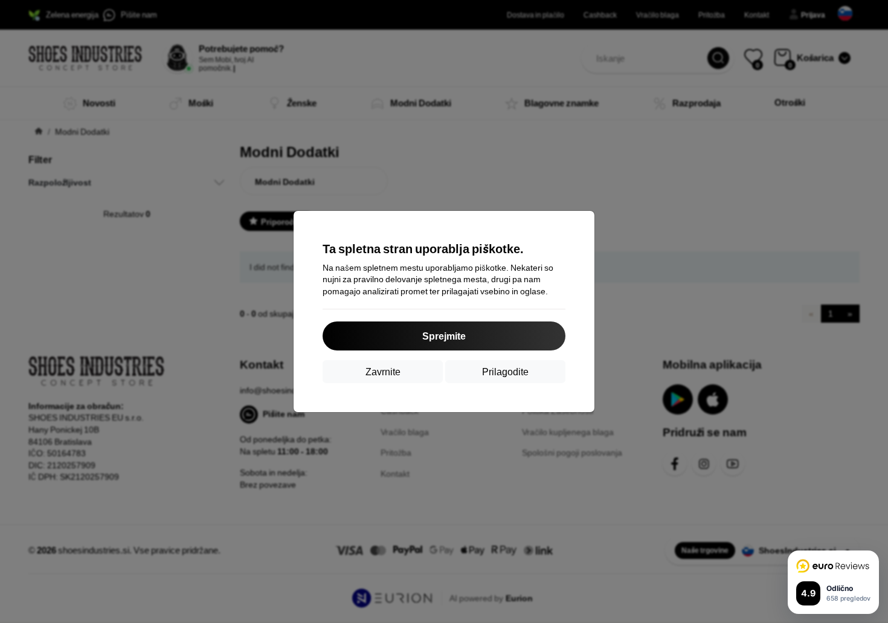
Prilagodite (505, 371)
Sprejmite (444, 335)
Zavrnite (383, 371)
